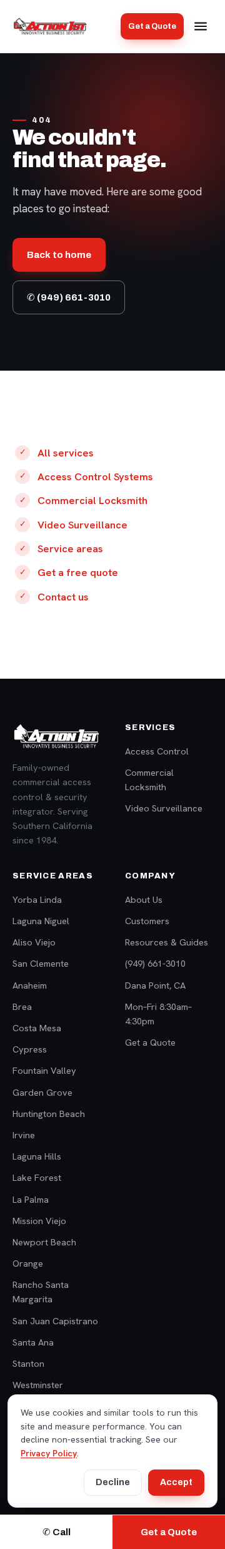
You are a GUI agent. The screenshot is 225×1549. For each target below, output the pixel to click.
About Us (143, 899)
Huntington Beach (48, 1113)
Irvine (23, 1135)
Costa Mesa (36, 1028)
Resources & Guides (166, 942)
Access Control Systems (95, 476)
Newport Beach (44, 1242)
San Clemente (40, 963)
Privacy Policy (49, 1453)
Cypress (29, 1049)
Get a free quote (78, 572)
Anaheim (29, 985)
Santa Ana (33, 1342)
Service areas (70, 548)
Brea (22, 1006)
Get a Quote (152, 26)
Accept (176, 1482)
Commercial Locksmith (93, 500)
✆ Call (56, 1532)
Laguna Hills (36, 1156)
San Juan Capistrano (55, 1321)
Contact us (63, 597)
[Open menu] (200, 26)
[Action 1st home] (50, 27)
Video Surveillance (83, 525)
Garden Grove (42, 1092)
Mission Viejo (39, 1221)
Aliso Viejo (34, 942)
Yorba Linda (37, 899)
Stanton (28, 1363)
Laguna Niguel (40, 921)
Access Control (157, 751)
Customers (147, 921)
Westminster (37, 1385)
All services (66, 453)
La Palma (30, 1199)
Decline (113, 1482)
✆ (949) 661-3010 (69, 297)
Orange (27, 1263)
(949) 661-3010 (155, 963)
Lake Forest (36, 1177)
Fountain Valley (44, 1070)
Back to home (59, 255)
